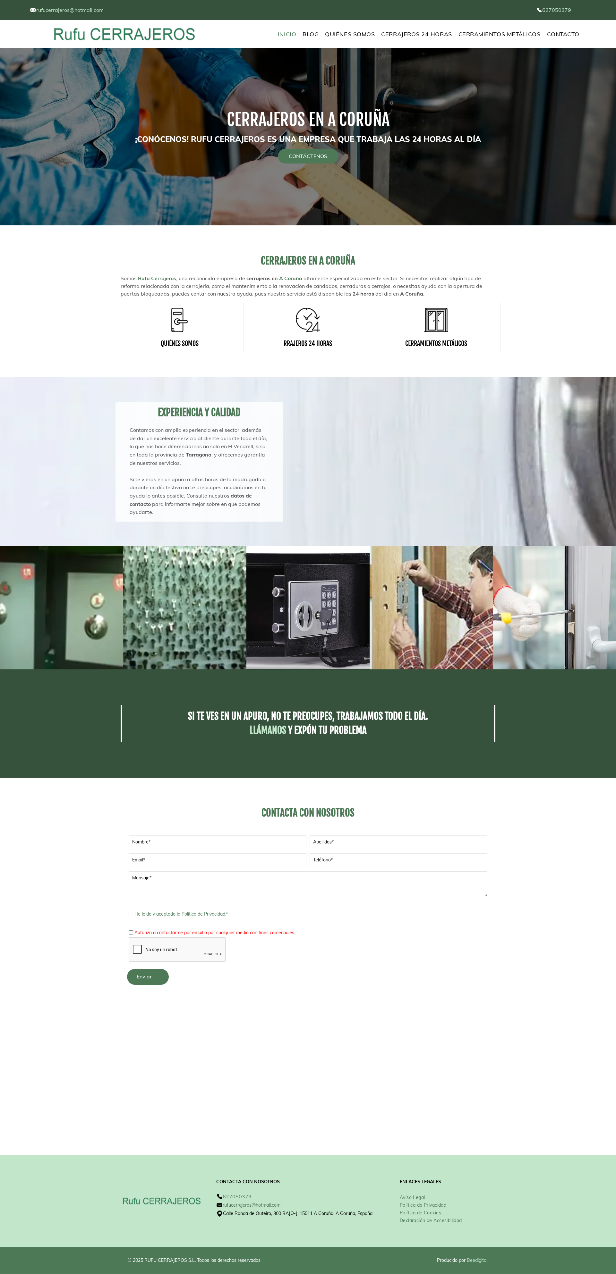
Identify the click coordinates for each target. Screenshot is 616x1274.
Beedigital (477, 1260)
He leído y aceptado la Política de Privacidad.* (181, 914)
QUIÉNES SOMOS (180, 343)
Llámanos (268, 730)
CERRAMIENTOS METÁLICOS (436, 343)
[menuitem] (290, 34)
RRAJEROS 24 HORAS (308, 343)
